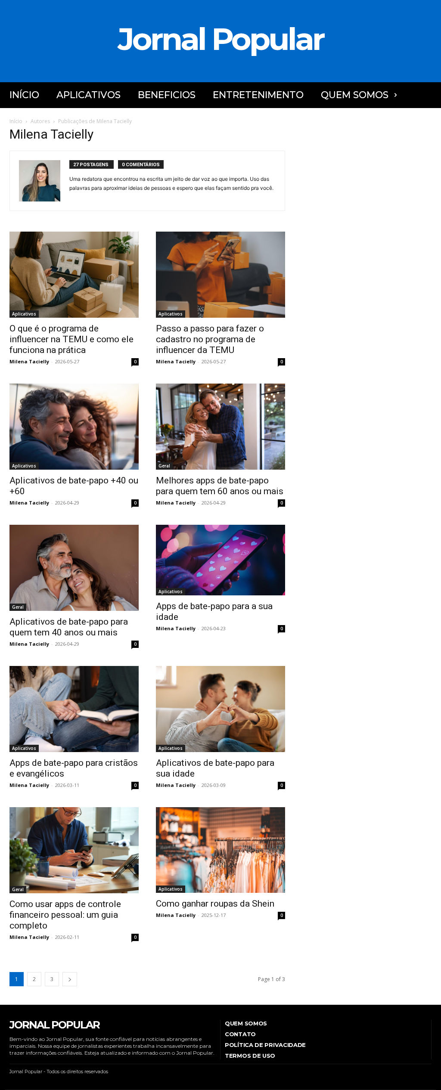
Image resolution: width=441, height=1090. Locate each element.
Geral (164, 466)
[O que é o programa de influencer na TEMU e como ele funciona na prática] (74, 275)
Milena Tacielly (29, 361)
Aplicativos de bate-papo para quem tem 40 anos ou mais (68, 627)
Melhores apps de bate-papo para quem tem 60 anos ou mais (219, 485)
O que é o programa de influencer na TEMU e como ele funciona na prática (71, 339)
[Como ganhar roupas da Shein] (220, 850)
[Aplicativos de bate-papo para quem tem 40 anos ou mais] (74, 568)
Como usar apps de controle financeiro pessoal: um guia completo (65, 915)
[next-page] (69, 979)
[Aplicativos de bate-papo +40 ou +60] (74, 427)
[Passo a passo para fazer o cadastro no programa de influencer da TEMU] (220, 275)
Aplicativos (24, 314)
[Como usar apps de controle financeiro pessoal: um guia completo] (74, 850)
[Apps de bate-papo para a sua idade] (220, 560)
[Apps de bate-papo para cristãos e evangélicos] (74, 709)
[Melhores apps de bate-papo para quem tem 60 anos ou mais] (220, 427)
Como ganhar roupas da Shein (215, 903)
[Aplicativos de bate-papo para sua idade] (220, 709)
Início (15, 121)
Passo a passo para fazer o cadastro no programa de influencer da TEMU (210, 339)
